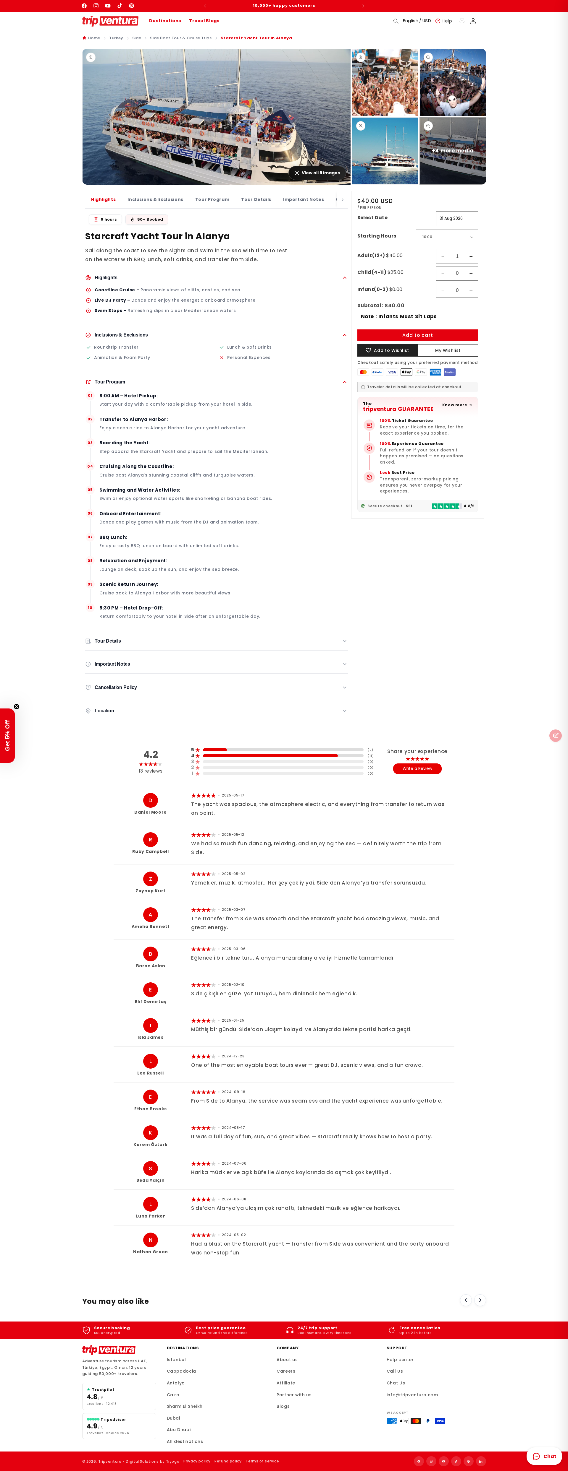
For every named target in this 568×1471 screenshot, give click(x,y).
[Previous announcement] (205, 6)
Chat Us (396, 1383)
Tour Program (212, 199)
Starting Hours (376, 236)
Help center (400, 1360)
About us (287, 1360)
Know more (454, 404)
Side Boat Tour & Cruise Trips (181, 38)
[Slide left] (466, 1300)
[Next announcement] (362, 6)
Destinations (165, 21)
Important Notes (303, 199)
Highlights (103, 199)
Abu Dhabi (179, 1430)
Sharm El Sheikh (185, 1406)
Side (136, 38)
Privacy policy (196, 1461)
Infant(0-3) (380, 289)
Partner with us (294, 1395)
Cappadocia (181, 1371)
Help (447, 21)
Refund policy (227, 1461)
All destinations (185, 1441)
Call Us (395, 1371)
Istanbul (176, 1360)
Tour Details (256, 199)
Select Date (372, 217)
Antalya (176, 1383)
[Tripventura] (108, 1350)
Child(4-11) (380, 272)
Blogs (283, 1406)
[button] (396, 21)
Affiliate (286, 1383)
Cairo (173, 1395)
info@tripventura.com (412, 1395)
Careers (286, 1371)
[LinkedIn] (481, 1461)
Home (94, 38)
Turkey (116, 38)
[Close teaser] (17, 707)
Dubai (173, 1418)
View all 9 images (321, 173)
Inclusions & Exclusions (155, 199)
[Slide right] (480, 1300)
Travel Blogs (204, 21)
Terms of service (262, 1461)
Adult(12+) (380, 255)
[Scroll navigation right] (342, 200)
